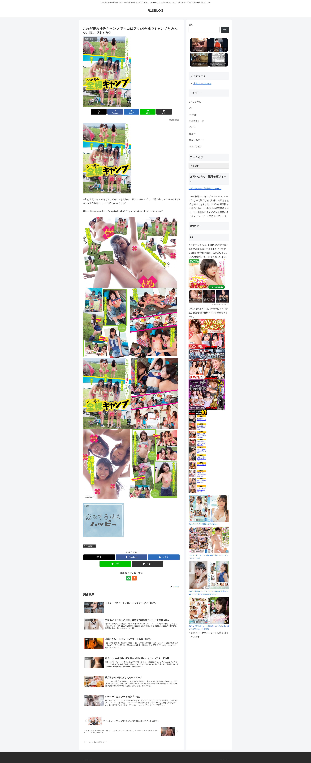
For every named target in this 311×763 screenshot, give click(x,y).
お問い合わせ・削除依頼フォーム (205, 188)
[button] (164, 112)
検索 (191, 24)
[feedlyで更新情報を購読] (128, 578)
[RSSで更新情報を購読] (134, 578)
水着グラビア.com (202, 83)
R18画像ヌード (91, 546)
